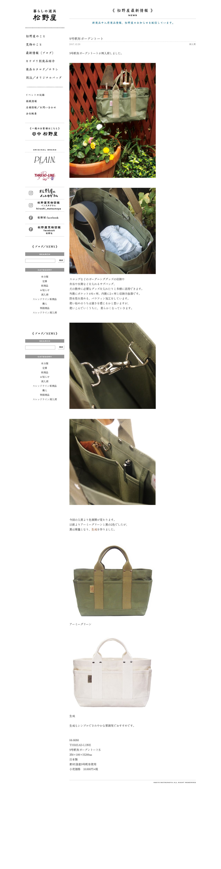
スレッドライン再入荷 (45, 312)
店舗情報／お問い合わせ (44, 108)
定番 (44, 281)
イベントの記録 (44, 95)
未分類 (44, 276)
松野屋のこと (44, 37)
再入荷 (44, 294)
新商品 (44, 285)
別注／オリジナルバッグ (44, 78)
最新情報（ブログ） (44, 53)
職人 (44, 303)
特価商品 (45, 308)
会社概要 (44, 114)
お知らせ (45, 290)
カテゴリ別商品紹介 (44, 62)
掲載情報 (44, 101)
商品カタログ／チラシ (44, 70)
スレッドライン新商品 (45, 299)
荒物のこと (44, 45)
